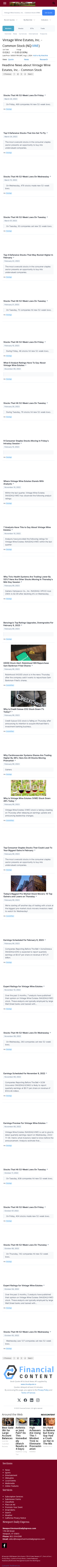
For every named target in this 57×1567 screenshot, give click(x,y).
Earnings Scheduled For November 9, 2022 (25, 1073)
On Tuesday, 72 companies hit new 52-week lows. (28, 310)
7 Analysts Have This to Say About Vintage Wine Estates (27, 528)
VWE (35, 45)
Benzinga (9, 109)
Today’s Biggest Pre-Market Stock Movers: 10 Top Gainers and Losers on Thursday (27, 895)
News (15, 34)
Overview (8, 34)
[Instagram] (38, 1400)
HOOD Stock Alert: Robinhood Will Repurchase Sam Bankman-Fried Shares (26, 664)
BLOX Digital (36, 1561)
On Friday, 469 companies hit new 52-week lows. (28, 104)
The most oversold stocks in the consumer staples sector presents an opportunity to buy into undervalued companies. (28, 145)
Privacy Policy (43, 1390)
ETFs (32, 28)
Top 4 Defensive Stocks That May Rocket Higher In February (28, 256)
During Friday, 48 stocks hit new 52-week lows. (27, 351)
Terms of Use (47, 1556)
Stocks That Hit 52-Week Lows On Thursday (26, 1245)
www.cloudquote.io (28, 1384)
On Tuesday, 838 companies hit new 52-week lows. (29, 1178)
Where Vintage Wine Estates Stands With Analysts (23, 482)
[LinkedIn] (31, 1400)
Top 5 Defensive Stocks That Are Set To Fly (25, 133)
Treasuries (43, 34)
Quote (11, 59)
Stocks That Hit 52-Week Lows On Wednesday (27, 176)
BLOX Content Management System (19, 1561)
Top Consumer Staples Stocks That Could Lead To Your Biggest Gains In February (27, 849)
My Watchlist (28, 20)
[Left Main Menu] (5, 3)
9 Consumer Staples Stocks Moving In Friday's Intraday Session (26, 442)
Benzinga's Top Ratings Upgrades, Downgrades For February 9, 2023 (28, 624)
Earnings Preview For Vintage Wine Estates (25, 1123)
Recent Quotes (9, 20)
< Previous (7, 74)
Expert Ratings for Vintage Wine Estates (24, 986)
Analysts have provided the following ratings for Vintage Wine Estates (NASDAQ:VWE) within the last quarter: (28, 542)
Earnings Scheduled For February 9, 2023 (24, 940)
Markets (8, 28)
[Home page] (22, 3)
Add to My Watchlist (40, 55)
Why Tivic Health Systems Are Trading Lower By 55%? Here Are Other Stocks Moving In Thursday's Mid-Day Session (28, 579)
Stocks (20, 28)
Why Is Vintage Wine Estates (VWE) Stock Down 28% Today (27, 799)
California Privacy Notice (18, 1558)
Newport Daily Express (19, 1556)
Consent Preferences (11, 1565)
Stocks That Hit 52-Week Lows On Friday (24, 95)
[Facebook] (25, 1400)
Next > (30, 74)
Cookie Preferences (32, 1558)
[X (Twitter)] (19, 1400)
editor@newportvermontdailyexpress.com (27, 1539)
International (33, 34)
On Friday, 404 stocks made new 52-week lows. (27, 1216)
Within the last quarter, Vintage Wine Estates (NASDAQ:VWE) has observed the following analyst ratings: (28, 496)
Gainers (8, 769)
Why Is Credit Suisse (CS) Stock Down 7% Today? (23, 710)
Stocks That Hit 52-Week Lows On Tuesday (25, 217)
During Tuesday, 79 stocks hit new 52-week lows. (28, 412)
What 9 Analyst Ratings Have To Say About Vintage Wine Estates (24, 364)
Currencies (23, 34)
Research (44, 59)
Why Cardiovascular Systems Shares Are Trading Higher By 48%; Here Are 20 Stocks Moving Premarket (27, 758)
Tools (43, 28)
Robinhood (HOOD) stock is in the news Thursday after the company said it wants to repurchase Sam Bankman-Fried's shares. (28, 677)
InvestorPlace (10, 685)
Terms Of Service (28, 1393)
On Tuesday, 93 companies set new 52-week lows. (29, 226)
